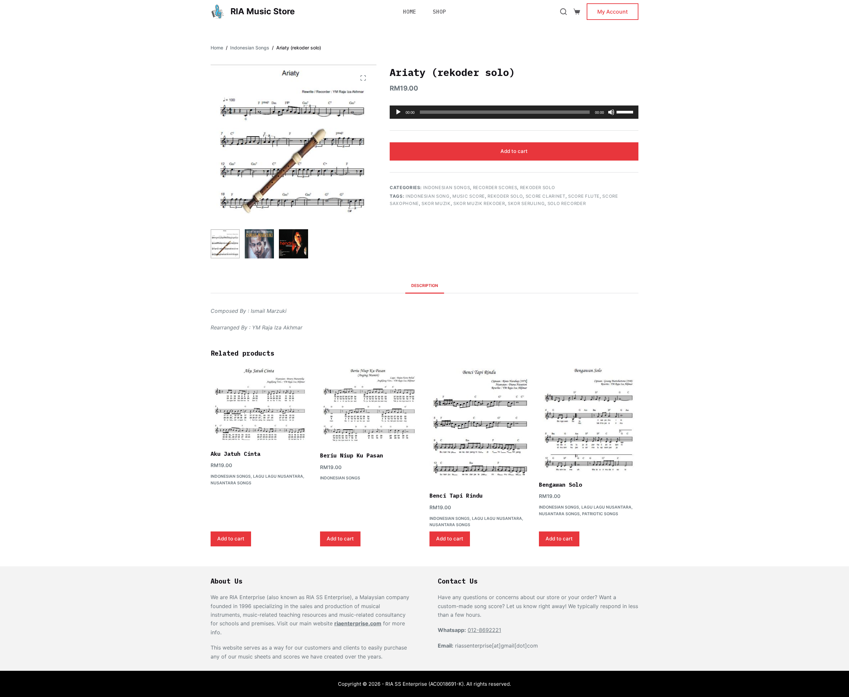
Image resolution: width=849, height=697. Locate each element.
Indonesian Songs (446, 187)
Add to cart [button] (230, 538)
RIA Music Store (262, 11)
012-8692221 (484, 630)
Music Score (468, 196)
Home (409, 11)
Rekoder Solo (537, 187)
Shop (439, 11)
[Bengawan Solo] (588, 420)
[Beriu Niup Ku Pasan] (370, 405)
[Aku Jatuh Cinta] (260, 405)
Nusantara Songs (231, 482)
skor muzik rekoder (479, 203)
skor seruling (526, 203)
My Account (612, 11)
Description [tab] (424, 285)
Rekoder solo (505, 196)
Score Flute (584, 196)
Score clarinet (545, 196)
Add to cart (514, 151)
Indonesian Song (428, 196)
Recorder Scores (495, 187)
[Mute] (611, 112)
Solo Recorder (567, 203)
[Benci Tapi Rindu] (479, 425)
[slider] (626, 111)
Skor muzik (436, 203)
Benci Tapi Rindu (456, 495)
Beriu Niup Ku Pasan (351, 455)
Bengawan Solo (560, 484)
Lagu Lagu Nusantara (278, 476)
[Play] (398, 112)
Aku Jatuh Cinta (235, 453)
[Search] (563, 11)
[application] (514, 112)
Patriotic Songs (600, 513)
